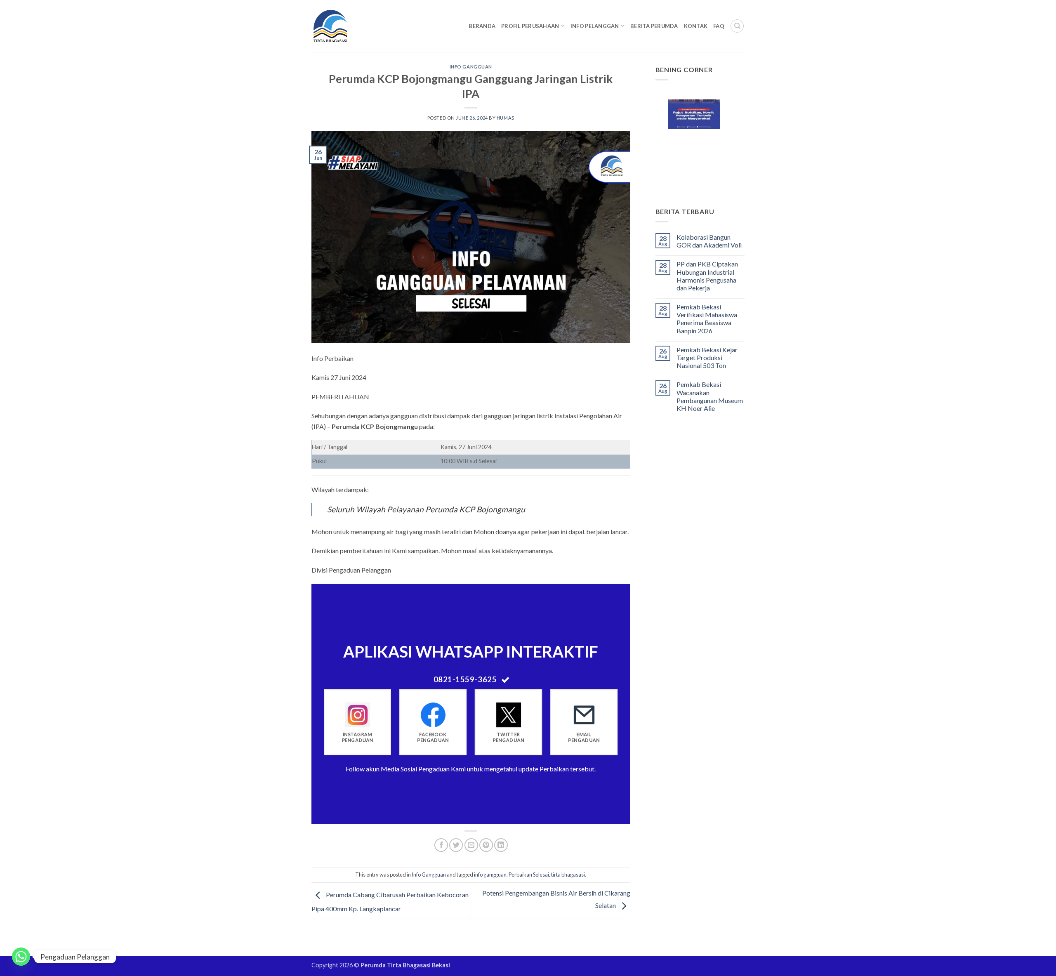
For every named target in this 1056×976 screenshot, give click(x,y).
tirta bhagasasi (568, 874)
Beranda (482, 26)
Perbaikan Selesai (529, 874)
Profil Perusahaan (530, 26)
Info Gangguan (471, 66)
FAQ (718, 26)
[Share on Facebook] (441, 845)
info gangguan (490, 874)
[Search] (737, 26)
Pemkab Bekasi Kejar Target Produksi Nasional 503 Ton (707, 357)
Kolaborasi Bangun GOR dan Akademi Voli (709, 241)
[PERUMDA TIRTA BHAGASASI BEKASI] (346, 26)
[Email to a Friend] (471, 845)
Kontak (696, 26)
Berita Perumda (654, 26)
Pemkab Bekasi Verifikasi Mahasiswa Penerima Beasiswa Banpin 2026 (706, 319)
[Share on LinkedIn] (501, 845)
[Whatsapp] (21, 957)
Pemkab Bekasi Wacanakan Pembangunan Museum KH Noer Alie (709, 396)
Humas (505, 117)
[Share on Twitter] (456, 845)
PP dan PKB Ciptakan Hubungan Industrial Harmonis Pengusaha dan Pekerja (707, 276)
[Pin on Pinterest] (486, 845)
